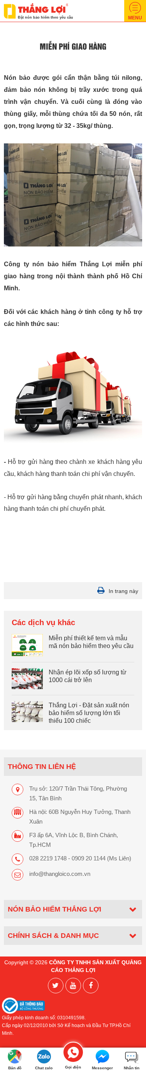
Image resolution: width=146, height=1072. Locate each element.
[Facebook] (91, 985)
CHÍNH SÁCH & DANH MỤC (53, 935)
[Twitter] (55, 985)
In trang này (123, 591)
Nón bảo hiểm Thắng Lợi (54, 909)
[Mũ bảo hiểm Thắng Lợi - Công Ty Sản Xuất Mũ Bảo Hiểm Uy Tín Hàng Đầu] (36, 10)
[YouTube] (73, 985)
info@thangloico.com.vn (59, 873)
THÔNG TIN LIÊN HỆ (42, 766)
